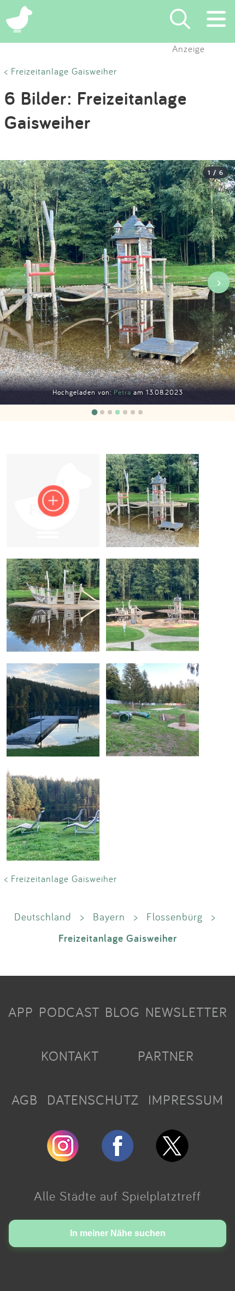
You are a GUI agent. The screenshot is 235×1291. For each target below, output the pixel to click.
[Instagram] (62, 1157)
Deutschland (43, 916)
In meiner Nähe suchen (118, 1233)
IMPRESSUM (186, 1099)
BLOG (122, 1012)
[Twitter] (172, 1157)
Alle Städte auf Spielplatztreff (117, 1195)
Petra (123, 392)
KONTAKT (70, 1056)
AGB (24, 1099)
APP (20, 1012)
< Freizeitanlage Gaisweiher (60, 71)
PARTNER (166, 1056)
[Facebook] (117, 1157)
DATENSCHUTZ (93, 1099)
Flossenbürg (174, 916)
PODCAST (69, 1012)
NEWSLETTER (186, 1012)
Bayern (109, 916)
